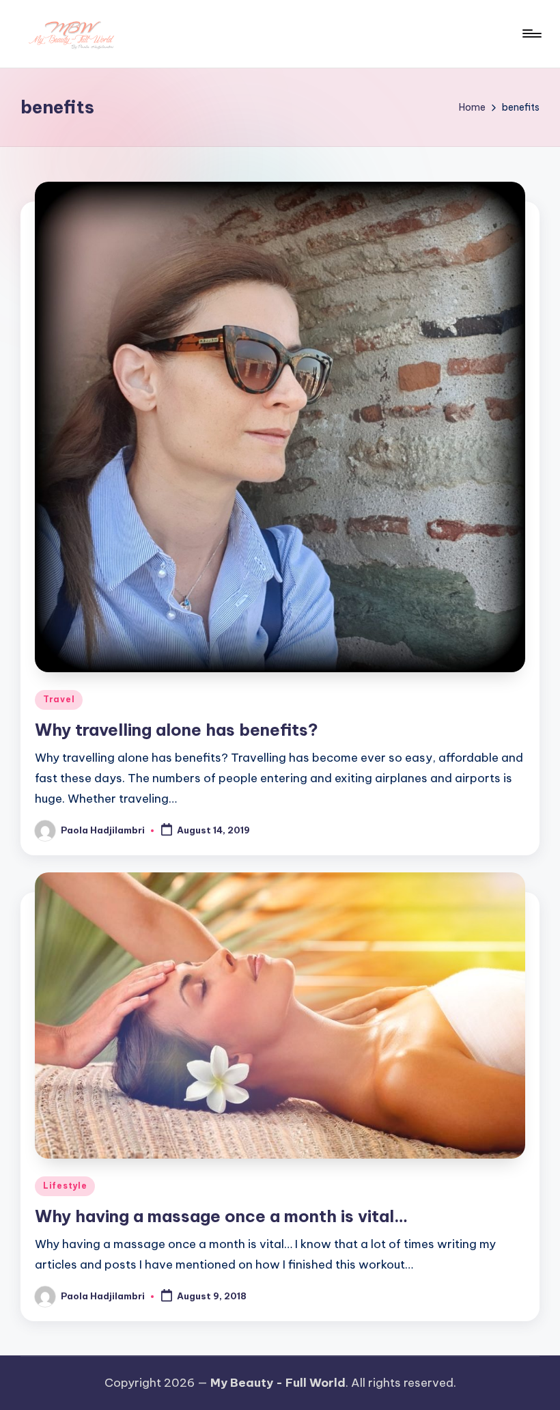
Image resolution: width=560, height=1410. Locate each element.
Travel (58, 699)
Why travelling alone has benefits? (176, 729)
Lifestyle (65, 1185)
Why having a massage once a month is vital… (221, 1216)
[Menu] (531, 33)
